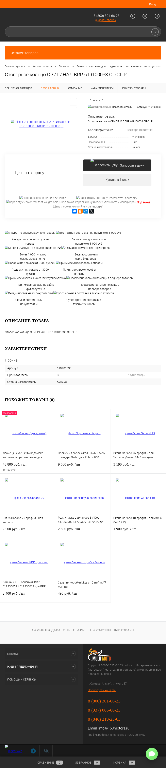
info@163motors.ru (113, 728)
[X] (91, 211)
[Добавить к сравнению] (73, 110)
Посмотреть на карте (102, 690)
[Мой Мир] (85, 211)
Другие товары (137, 374)
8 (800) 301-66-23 (106, 16)
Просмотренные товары (112, 630)
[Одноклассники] (80, 211)
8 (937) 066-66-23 (104, 710)
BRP (134, 142)
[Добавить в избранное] (73, 101)
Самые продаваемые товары (58, 630)
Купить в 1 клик (117, 180)
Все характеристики (140, 129)
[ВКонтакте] (74, 211)
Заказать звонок (105, 20)
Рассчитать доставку (123, 198)
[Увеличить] (41, 124)
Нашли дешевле (55, 198)
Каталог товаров (24, 53)
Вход (152, 4)
